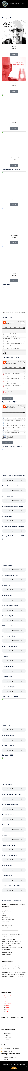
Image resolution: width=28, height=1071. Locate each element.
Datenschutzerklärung (10, 1057)
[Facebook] (5, 1022)
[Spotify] (22, 1022)
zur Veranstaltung (7, 952)
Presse (7, 1009)
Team (6, 1035)
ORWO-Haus (5, 915)
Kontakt (6, 1059)
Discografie (8, 1003)
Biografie (7, 1001)
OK (14, 1068)
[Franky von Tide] (5, 4)
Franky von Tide (15, 3)
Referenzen (8, 1039)
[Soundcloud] (14, 1026)
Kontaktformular (19, 974)
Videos (7, 1007)
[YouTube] (17, 1022)
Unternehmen (7, 1033)
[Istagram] (11, 1022)
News (6, 997)
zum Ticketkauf (6, 954)
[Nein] (26, 1066)
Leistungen (8, 1037)
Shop (6, 1011)
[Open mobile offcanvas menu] (22, 4)
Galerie (7, 1005)
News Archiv (10, 999)
